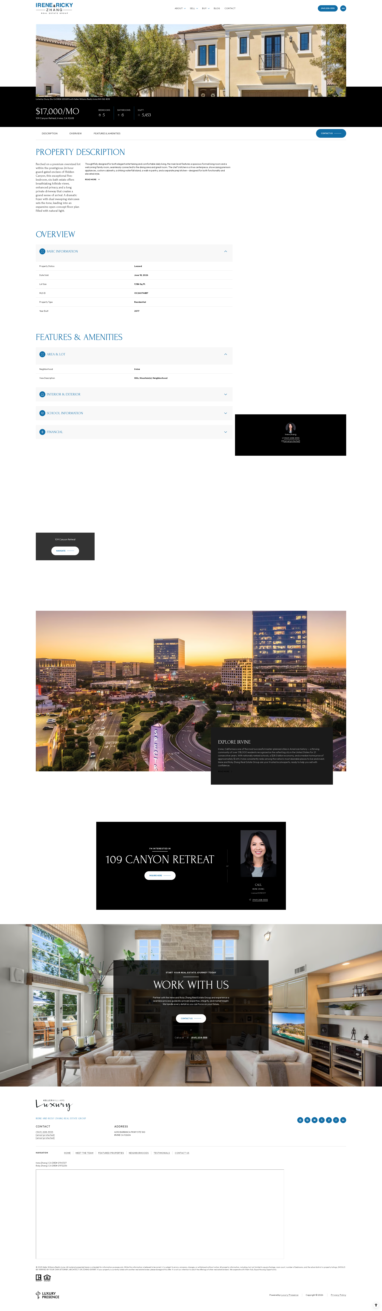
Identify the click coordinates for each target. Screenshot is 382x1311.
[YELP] (322, 1120)
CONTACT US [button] (182, 1153)
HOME (67, 1153)
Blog (217, 8)
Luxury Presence (289, 1295)
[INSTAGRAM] (336, 1120)
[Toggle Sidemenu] (343, 8)
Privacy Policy (338, 1295)
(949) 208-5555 (328, 8)
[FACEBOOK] (329, 1120)
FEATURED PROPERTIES (111, 1153)
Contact (230, 8)
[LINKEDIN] (343, 1120)
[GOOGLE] (307, 1120)
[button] (331, 133)
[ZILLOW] (300, 1120)
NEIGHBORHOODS (139, 1153)
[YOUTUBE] (315, 1120)
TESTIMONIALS (162, 1153)
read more (223, 771)
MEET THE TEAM (84, 1153)
